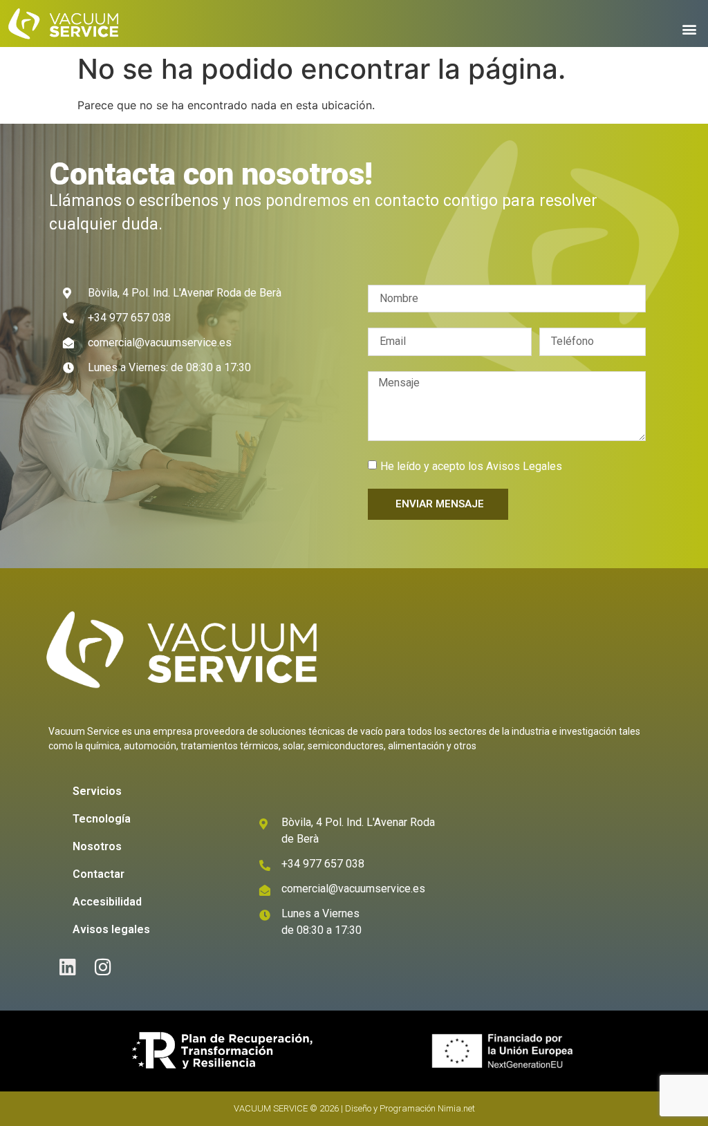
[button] (689, 28)
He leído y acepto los (471, 466)
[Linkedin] (68, 966)
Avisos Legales (524, 466)
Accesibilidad (107, 901)
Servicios (97, 791)
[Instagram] (103, 966)
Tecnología (102, 818)
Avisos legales (111, 929)
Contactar (98, 874)
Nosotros (97, 846)
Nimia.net (456, 1108)
